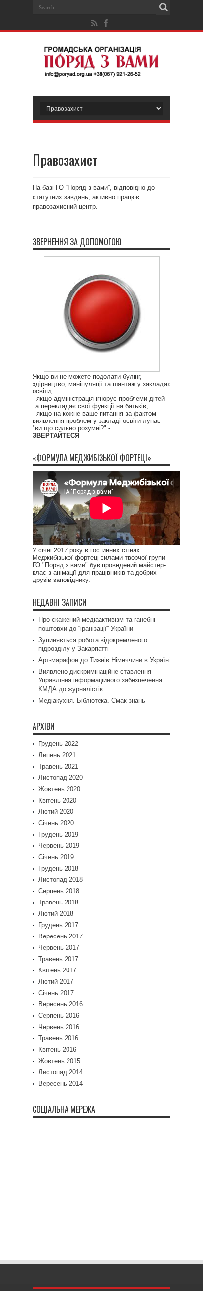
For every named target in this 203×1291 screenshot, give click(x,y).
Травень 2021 (58, 766)
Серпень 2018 (58, 891)
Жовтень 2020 (59, 789)
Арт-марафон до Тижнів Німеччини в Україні (104, 660)
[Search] (163, 7)
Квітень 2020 (57, 800)
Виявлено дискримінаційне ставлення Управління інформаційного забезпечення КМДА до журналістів (100, 680)
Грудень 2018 (58, 868)
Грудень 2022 (58, 743)
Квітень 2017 (57, 970)
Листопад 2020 (60, 777)
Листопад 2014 (60, 1072)
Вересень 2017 (60, 936)
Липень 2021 (57, 755)
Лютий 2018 (55, 913)
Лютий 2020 (55, 811)
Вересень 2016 (60, 1004)
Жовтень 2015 (59, 1061)
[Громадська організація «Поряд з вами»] (101, 71)
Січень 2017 (56, 993)
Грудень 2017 (58, 925)
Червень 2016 (58, 1027)
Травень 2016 (58, 1038)
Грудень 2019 (58, 834)
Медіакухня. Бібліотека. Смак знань (91, 700)
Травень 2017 (58, 959)
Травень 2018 (58, 902)
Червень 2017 (58, 947)
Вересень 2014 (60, 1083)
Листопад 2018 (60, 879)
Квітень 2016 (57, 1049)
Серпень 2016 (58, 1015)
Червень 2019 (58, 845)
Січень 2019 (56, 857)
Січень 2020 (56, 823)
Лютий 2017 (55, 981)
